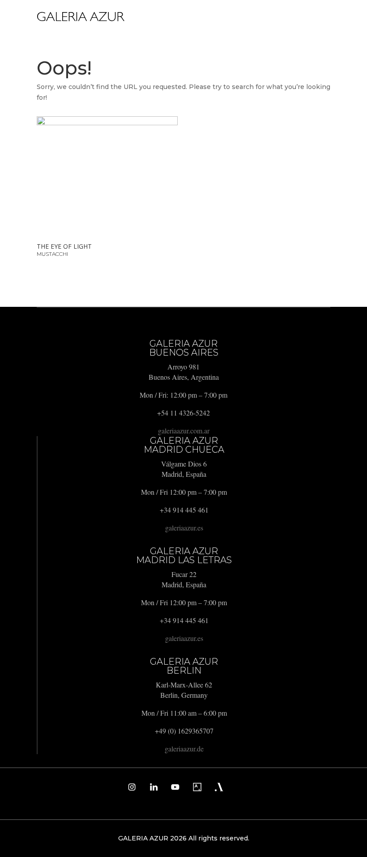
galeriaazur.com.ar (183, 430)
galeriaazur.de (184, 748)
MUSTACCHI (52, 253)
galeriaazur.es (184, 527)
